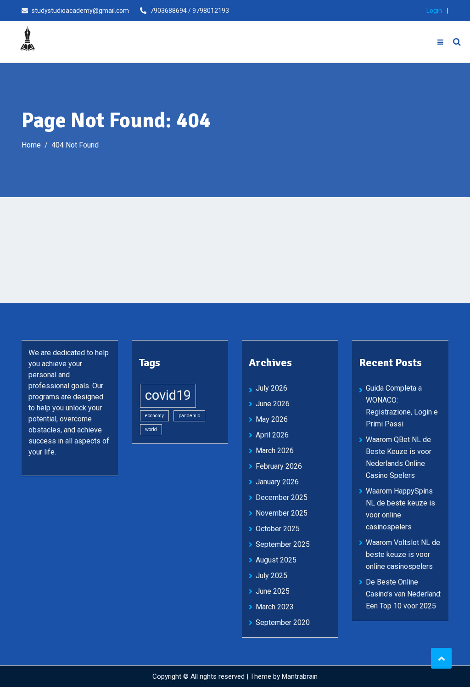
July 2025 (271, 575)
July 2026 (271, 388)
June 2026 (273, 403)
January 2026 (277, 481)
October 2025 (278, 528)
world (151, 429)
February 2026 (279, 466)
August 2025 (276, 560)
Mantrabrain (300, 676)
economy (154, 416)
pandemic (189, 416)
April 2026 (272, 435)
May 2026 (272, 419)
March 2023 (275, 606)
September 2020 (283, 622)
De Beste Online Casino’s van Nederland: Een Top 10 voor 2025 (404, 594)
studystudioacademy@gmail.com (80, 10)
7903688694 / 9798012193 (189, 10)
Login (434, 10)
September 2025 (283, 544)
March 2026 (275, 450)
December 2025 (282, 497)
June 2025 (273, 591)
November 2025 (282, 513)
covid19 (168, 395)
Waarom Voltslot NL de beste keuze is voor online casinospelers (403, 554)
